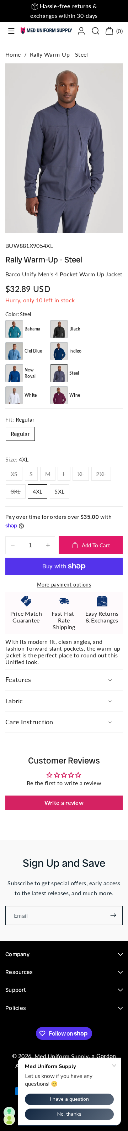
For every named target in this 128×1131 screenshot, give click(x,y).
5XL (59, 491)
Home (13, 54)
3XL (18, 493)
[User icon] (81, 30)
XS (16, 475)
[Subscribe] (113, 915)
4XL (38, 491)
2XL (103, 475)
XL (83, 475)
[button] (11, 31)
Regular (20, 433)
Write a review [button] (64, 802)
